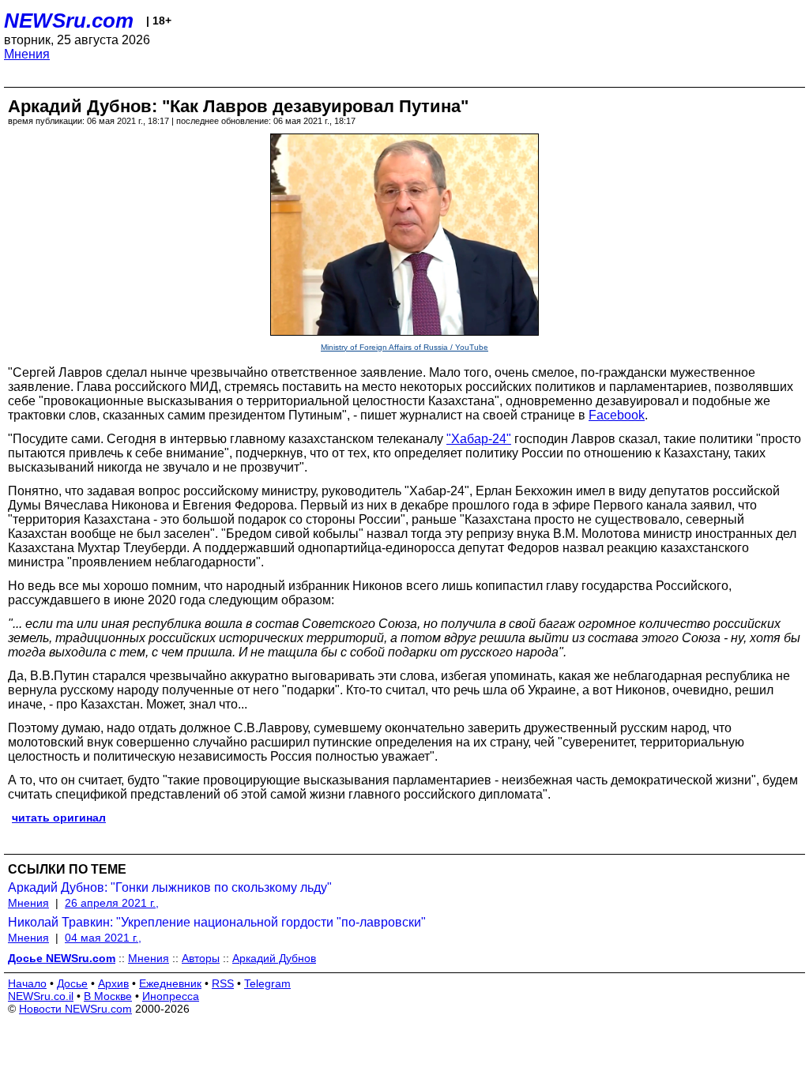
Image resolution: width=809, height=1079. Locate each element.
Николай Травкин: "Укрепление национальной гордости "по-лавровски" (217, 922)
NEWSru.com (69, 20)
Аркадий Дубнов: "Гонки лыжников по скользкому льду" (170, 887)
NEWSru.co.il (40, 996)
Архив (113, 983)
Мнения (27, 54)
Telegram (267, 983)
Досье (72, 983)
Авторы (201, 958)
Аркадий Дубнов (274, 958)
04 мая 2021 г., (103, 937)
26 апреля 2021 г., (112, 903)
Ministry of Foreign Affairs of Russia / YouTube (404, 347)
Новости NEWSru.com (75, 1008)
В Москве (108, 996)
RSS (223, 983)
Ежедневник (170, 983)
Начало (27, 983)
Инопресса (170, 996)
